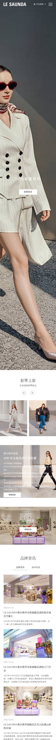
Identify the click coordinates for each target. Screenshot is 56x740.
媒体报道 (36, 567)
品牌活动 (20, 567)
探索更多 (28, 192)
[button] (24, 366)
